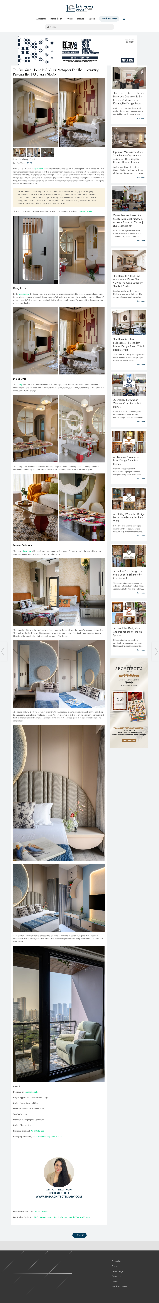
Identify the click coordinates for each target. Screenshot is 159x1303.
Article (114, 1266)
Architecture (41, 19)
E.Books (92, 19)
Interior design (56, 19)
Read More (141, 118)
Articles (70, 19)
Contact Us (116, 1276)
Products (80, 19)
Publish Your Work (109, 18)
